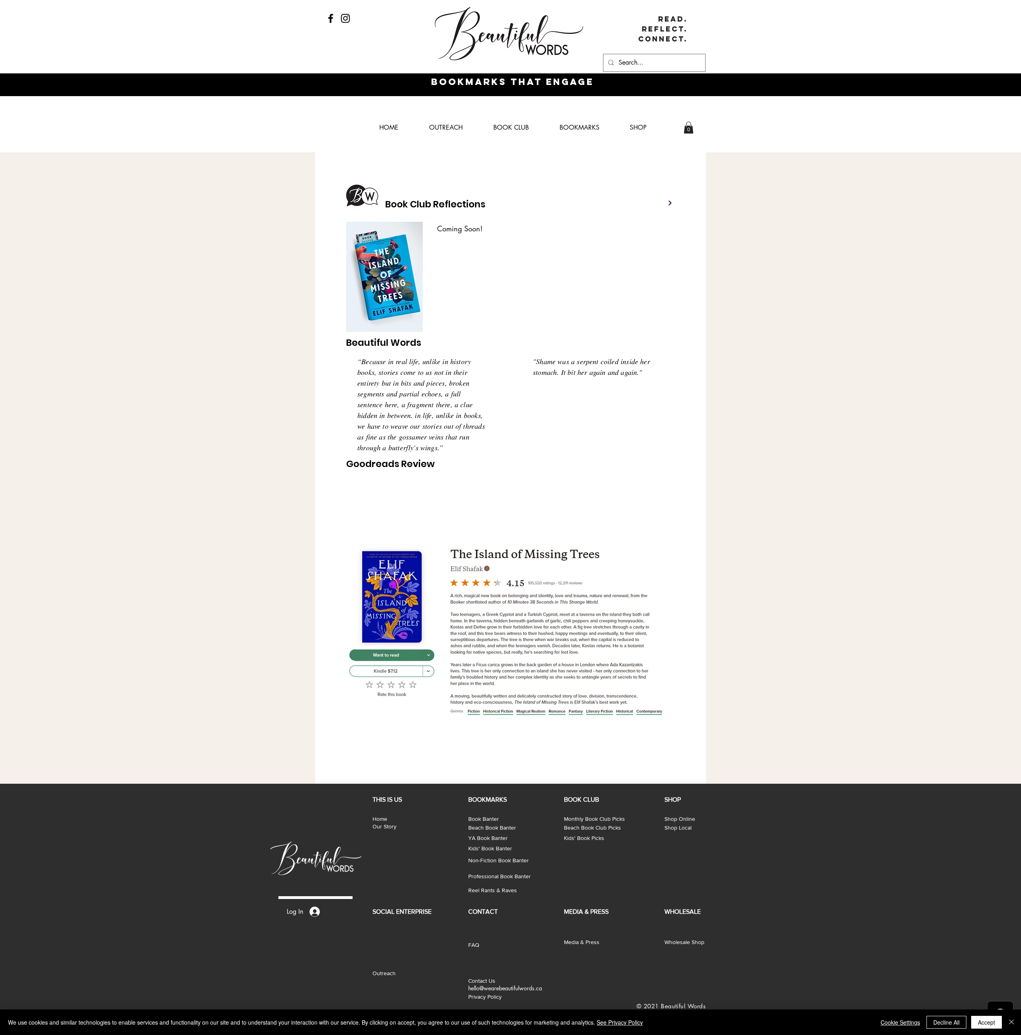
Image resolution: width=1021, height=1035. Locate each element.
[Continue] (670, 203)
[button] (689, 128)
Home (380, 819)
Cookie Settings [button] (900, 1022)
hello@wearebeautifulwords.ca (505, 988)
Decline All (946, 1022)
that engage (550, 81)
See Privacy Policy (620, 1022)
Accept (986, 1022)
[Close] (1011, 1022)
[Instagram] (345, 18)
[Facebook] (331, 18)
